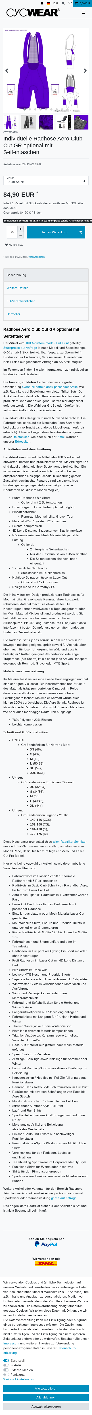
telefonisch (21, 437)
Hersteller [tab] (13, 314)
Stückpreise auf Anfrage (20, 347)
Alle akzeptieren (46, 1388)
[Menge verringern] (20, 235)
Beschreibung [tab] (16, 275)
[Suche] (63, 3)
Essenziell (17, 1360)
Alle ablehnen (46, 1397)
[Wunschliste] (70, 3)
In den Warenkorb (54, 232)
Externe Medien (21, 1370)
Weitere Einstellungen (18, 1379)
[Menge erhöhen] (20, 229)
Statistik (15, 1365)
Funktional (17, 1374)
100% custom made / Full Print (47, 343)
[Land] (48, 3)
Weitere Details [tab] (17, 288)
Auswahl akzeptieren (46, 1406)
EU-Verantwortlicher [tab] (21, 301)
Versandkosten (36, 256)
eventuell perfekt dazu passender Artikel (50, 387)
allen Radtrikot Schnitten (70, 841)
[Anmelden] (42, 3)
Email (61, 437)
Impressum (11, 1343)
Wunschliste (15, 244)
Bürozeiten (22, 441)
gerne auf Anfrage (64, 1198)
